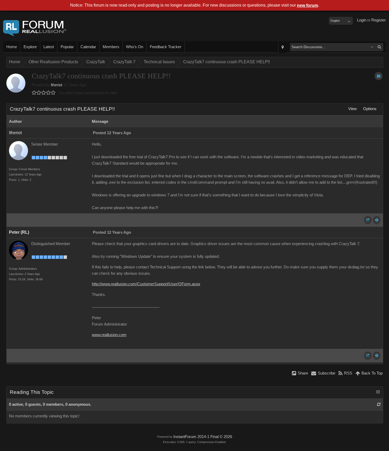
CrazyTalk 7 (124, 62)
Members (111, 47)
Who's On (134, 47)
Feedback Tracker (165, 47)
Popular (67, 47)
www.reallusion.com (109, 335)
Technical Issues (159, 62)
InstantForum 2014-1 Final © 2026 (202, 437)
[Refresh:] (379, 404)
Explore (30, 47)
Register (378, 20)
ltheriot (56, 85)
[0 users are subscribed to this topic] (378, 76)
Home (11, 47)
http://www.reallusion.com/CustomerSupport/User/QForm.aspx (146, 284)
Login (361, 20)
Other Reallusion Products (53, 62)
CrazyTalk (95, 62)
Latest (48, 47)
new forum (307, 5)
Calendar (88, 47)
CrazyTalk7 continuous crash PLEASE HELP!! (226, 62)
